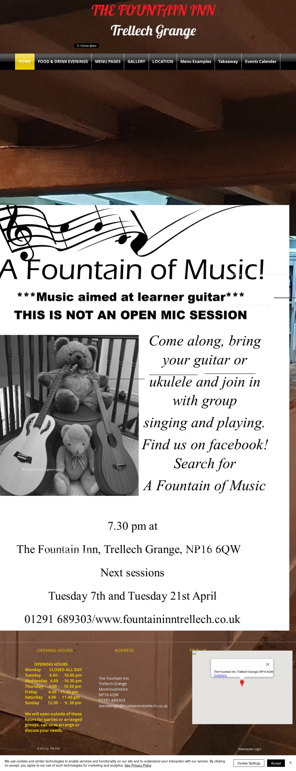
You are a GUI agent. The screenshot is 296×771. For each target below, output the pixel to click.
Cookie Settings (248, 763)
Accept (276, 763)
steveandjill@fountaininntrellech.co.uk (133, 705)
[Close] (290, 763)
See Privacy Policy (138, 765)
